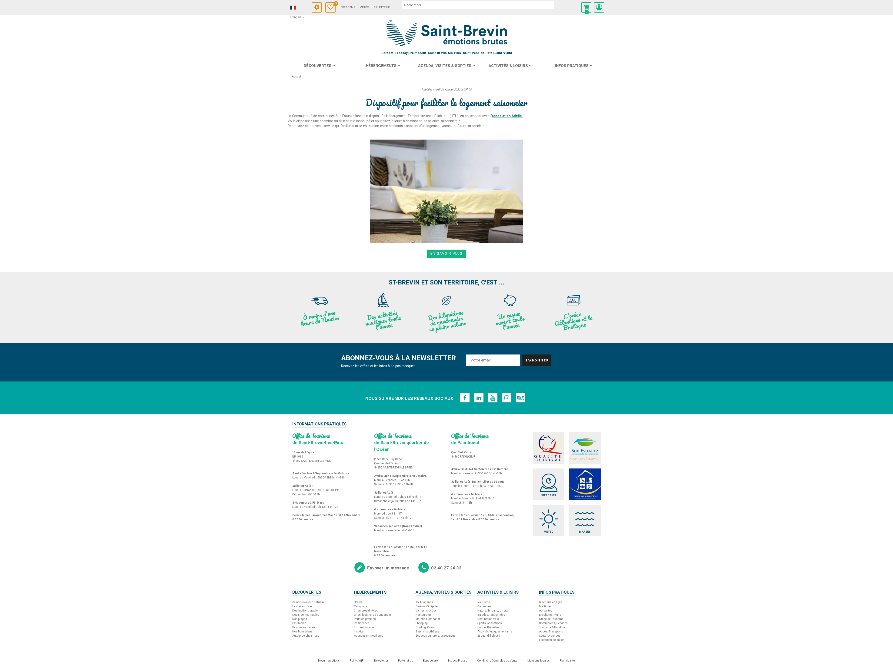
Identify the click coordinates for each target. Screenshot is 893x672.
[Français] (299, 7)
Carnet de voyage (335, 4)
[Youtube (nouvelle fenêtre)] (492, 397)
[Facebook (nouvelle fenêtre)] (465, 397)
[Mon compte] (599, 7)
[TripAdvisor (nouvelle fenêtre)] (520, 397)
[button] (586, 7)
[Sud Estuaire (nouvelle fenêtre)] (585, 448)
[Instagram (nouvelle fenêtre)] (506, 397)
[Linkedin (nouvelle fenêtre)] (478, 397)
